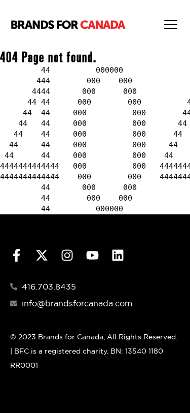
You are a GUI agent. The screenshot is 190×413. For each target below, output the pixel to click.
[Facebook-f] (16, 255)
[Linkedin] (117, 255)
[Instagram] (67, 255)
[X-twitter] (41, 255)
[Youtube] (92, 255)
